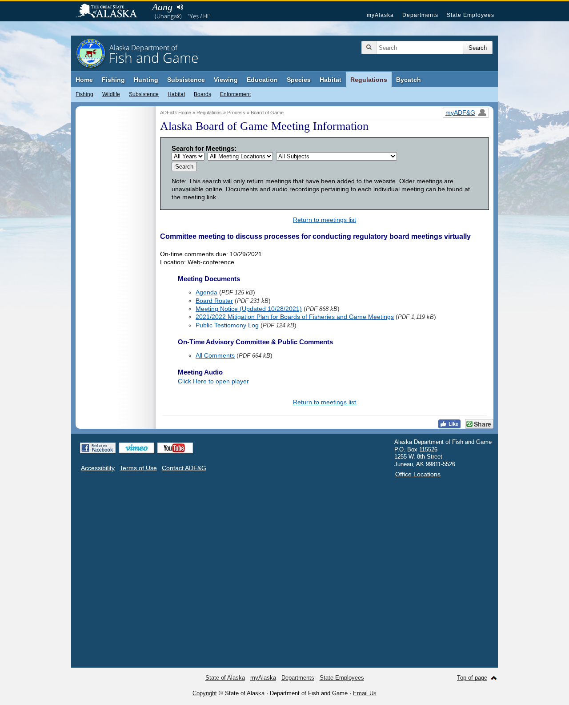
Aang (162, 6)
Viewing (226, 79)
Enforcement (235, 94)
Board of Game (267, 112)
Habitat (330, 79)
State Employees (470, 15)
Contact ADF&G (184, 467)
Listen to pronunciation (179, 7)
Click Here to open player (213, 381)
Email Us (365, 693)
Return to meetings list (324, 219)
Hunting (146, 79)
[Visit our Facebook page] (98, 448)
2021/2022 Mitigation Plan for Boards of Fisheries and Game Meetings (295, 316)
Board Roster (214, 300)
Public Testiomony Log (227, 325)
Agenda (206, 292)
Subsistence (186, 79)
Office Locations (418, 474)
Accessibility (98, 467)
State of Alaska (111, 12)
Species (299, 79)
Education (262, 79)
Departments (420, 15)
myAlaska (380, 15)
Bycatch (408, 79)
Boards (202, 94)
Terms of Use (138, 467)
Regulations (368, 79)
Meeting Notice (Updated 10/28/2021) (249, 308)
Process (236, 112)
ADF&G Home (175, 112)
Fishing (113, 79)
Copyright (204, 693)
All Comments (215, 355)
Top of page (472, 677)
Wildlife (111, 94)
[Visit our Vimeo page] (136, 448)
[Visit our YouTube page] (175, 448)
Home (84, 79)
